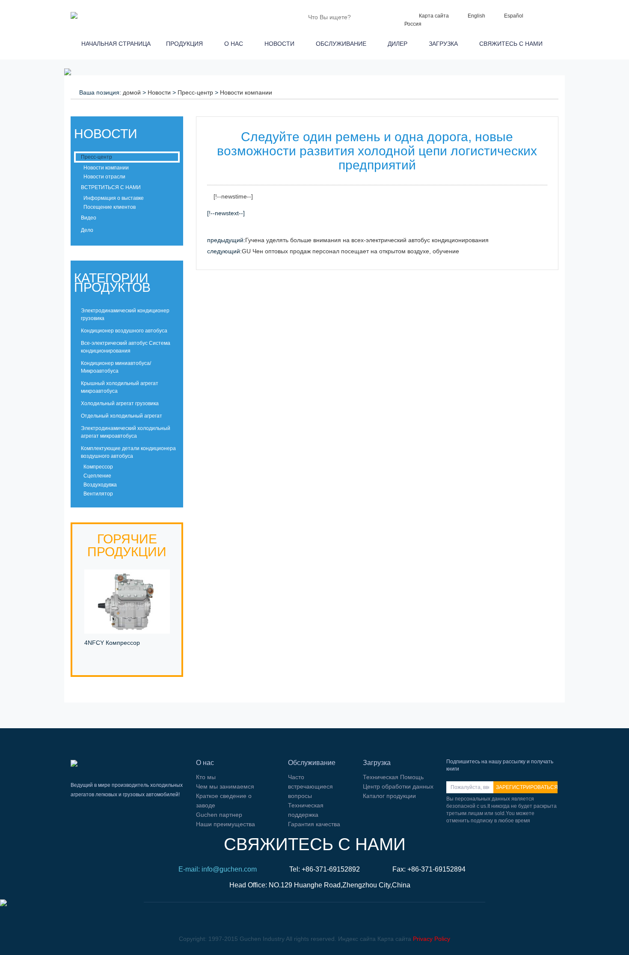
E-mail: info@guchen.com (217, 869)
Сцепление (96, 476)
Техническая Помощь (393, 777)
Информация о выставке (113, 198)
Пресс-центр (195, 92)
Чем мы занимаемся (225, 786)
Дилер (399, 43)
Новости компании (246, 92)
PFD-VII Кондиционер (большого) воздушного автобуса (117, 652)
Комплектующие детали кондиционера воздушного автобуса (128, 452)
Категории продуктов (112, 282)
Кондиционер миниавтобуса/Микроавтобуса (116, 367)
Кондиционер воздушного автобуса (124, 331)
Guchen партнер (219, 814)
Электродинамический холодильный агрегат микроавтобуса (125, 432)
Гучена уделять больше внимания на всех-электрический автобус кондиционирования (367, 240)
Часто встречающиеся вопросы (310, 786)
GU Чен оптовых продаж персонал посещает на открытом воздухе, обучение (350, 251)
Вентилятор (97, 494)
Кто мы (206, 777)
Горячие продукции (126, 545)
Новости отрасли (103, 177)
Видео (88, 218)
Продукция (186, 43)
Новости (281, 43)
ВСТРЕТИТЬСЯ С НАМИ (111, 187)
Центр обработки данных (398, 786)
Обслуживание (343, 43)
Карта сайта (434, 16)
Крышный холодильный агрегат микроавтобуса (119, 387)
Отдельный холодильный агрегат (121, 416)
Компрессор (97, 467)
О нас (235, 43)
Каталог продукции (389, 795)
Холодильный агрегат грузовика (120, 403)
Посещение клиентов (109, 207)
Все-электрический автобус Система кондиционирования (125, 347)
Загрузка (445, 43)
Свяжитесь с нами (512, 43)
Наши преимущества (225, 824)
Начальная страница (114, 43)
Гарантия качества (314, 824)
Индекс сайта (357, 938)
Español (513, 16)
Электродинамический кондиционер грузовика (125, 314)
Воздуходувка (99, 485)
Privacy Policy (431, 938)
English (476, 16)
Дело (87, 230)
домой (132, 92)
